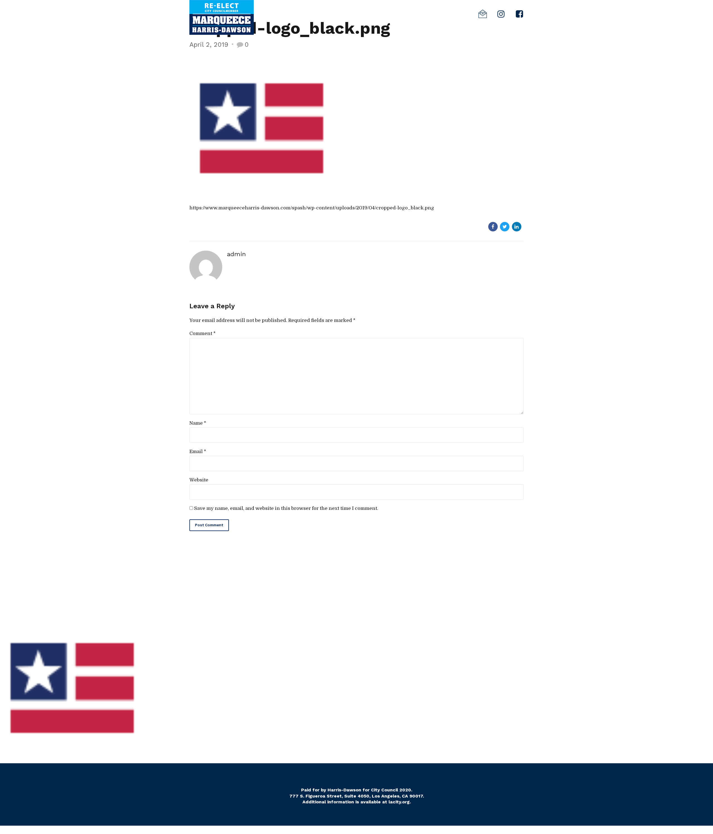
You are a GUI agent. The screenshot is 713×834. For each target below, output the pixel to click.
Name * (197, 423)
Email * (197, 451)
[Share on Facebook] (493, 226)
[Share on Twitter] (504, 226)
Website (198, 480)
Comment (202, 333)
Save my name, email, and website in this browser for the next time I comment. (286, 508)
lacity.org (399, 801)
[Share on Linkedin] (516, 226)
